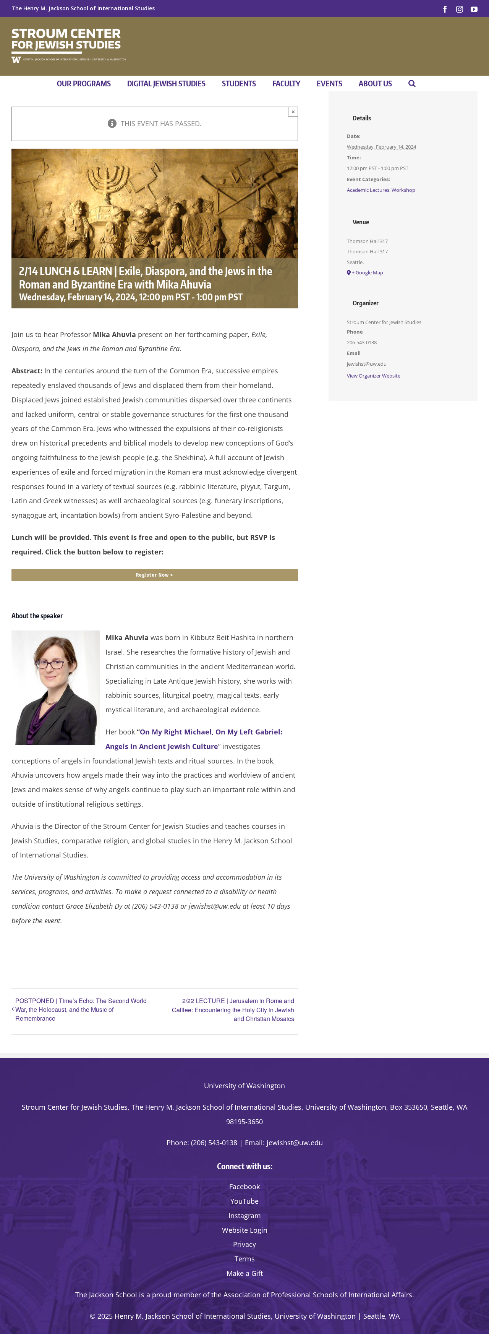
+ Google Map (367, 272)
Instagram (244, 1215)
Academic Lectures (368, 189)
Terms (245, 1258)
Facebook (244, 1186)
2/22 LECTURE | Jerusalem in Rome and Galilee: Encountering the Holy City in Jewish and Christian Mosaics (233, 1009)
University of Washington (244, 1085)
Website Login (244, 1230)
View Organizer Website (373, 375)
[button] (412, 83)
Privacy (244, 1244)
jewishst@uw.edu (295, 1142)
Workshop (403, 189)
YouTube (244, 1201)
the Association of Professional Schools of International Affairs (311, 1294)
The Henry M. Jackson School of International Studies (83, 8)
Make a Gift (245, 1273)
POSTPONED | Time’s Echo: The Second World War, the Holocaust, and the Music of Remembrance (81, 1009)
